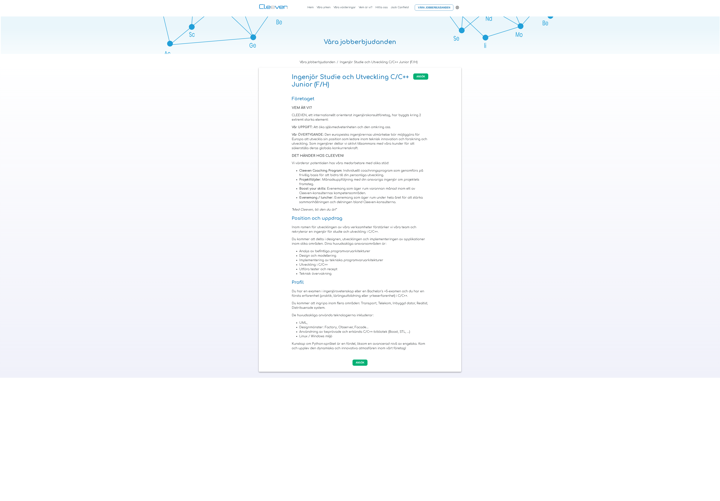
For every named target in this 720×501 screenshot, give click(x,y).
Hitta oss (381, 7)
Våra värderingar (345, 7)
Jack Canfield (400, 7)
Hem (310, 7)
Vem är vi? (365, 7)
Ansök (420, 76)
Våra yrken (324, 7)
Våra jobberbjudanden (434, 7)
